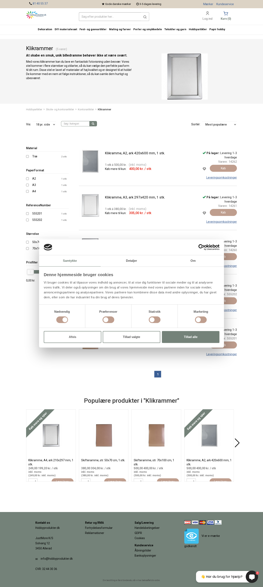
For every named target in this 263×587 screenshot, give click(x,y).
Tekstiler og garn (175, 29)
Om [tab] (193, 261)
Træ (34, 156)
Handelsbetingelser (147, 527)
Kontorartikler (86, 109)
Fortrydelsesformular (99, 527)
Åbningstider (143, 550)
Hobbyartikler (34, 109)
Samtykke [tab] (70, 261)
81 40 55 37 (40, 3)
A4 (34, 191)
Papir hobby (217, 29)
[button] (145, 16)
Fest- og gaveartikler (93, 29)
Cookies (140, 538)
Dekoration (45, 29)
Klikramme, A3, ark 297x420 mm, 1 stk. (135, 197)
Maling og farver (120, 29)
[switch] (108, 319)
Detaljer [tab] (131, 261)
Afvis (72, 337)
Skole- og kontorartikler (60, 109)
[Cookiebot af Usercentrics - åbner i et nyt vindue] (201, 247)
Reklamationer (94, 533)
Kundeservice (225, 4)
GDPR (138, 533)
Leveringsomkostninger (221, 177)
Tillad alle (190, 337)
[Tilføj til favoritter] (204, 169)
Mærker (208, 4)
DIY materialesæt (66, 29)
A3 (34, 185)
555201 (37, 213)
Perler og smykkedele (147, 29)
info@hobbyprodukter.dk (57, 558)
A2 (34, 178)
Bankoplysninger (145, 555)
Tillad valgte (131, 337)
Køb (223, 168)
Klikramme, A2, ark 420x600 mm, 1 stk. (135, 153)
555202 (37, 219)
